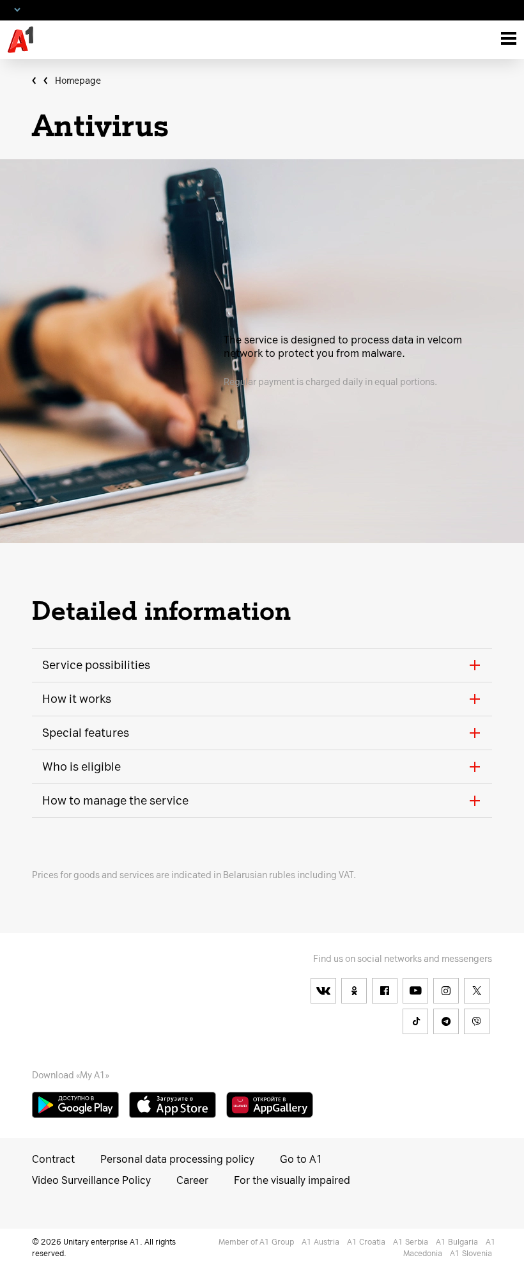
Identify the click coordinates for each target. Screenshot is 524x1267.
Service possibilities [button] (96, 665)
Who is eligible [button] (81, 767)
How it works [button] (76, 699)
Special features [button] (85, 733)
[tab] (262, 665)
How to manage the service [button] (115, 801)
